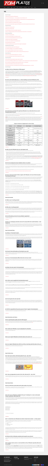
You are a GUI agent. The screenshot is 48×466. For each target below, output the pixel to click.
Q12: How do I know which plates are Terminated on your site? (12, 36)
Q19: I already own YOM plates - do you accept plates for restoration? (13, 48)
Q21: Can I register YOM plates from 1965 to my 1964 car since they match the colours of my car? (17, 51)
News (17, 7)
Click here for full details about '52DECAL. (37, 363)
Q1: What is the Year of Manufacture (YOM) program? (11, 16)
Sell (28, 7)
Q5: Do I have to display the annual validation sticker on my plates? (13, 22)
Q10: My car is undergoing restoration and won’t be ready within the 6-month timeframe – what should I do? (18, 31)
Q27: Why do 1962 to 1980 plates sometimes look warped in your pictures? (14, 63)
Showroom (25, 7)
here (19, 115)
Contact (35, 459)
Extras (35, 7)
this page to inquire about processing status (36, 157)
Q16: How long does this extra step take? (10, 42)
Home (4, 7)
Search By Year (36, 458)
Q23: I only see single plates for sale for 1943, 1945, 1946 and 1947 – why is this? (14, 56)
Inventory (8, 7)
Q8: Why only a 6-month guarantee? (9, 28)
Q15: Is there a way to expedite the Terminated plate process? (12, 40)
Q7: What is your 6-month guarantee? (9, 27)
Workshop (21, 7)
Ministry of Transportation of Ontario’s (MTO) (28, 75)
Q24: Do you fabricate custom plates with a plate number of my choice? (14, 59)
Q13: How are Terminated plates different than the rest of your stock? (13, 37)
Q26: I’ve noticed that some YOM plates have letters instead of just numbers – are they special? (16, 62)
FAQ (11, 7)
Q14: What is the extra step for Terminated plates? (11, 39)
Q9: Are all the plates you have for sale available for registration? (13, 30)
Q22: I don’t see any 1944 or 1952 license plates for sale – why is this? (13, 54)
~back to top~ (7, 77)
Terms (32, 7)
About (14, 7)
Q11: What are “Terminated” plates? (9, 34)
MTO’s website (36, 158)
